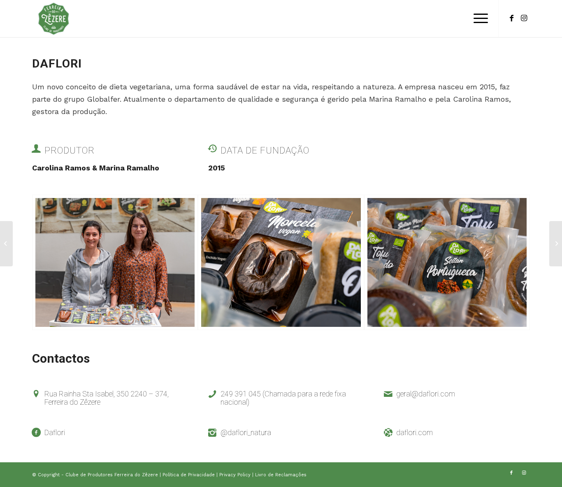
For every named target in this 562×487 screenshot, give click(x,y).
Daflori (54, 432)
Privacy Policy (235, 475)
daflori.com (414, 432)
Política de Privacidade (189, 475)
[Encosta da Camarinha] (6, 243)
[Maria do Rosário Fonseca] (555, 243)
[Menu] (478, 18)
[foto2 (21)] (447, 262)
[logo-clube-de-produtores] (53, 18)
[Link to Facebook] (511, 18)
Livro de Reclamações (281, 475)
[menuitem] (478, 18)
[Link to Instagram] (524, 18)
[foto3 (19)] (115, 262)
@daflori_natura (246, 432)
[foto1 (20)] (281, 262)
